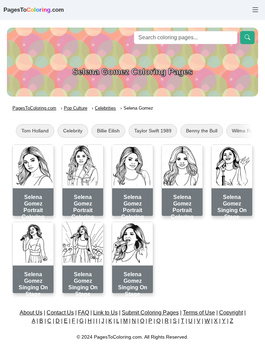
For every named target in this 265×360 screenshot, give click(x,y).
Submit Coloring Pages (150, 313)
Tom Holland (35, 130)
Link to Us (105, 313)
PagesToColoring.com (34, 108)
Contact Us (60, 313)
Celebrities (105, 108)
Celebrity (72, 130)
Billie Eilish (108, 130)
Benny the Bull (201, 130)
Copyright (231, 313)
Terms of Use (199, 313)
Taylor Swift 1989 (152, 130)
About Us (31, 313)
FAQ (83, 313)
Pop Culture (75, 108)
